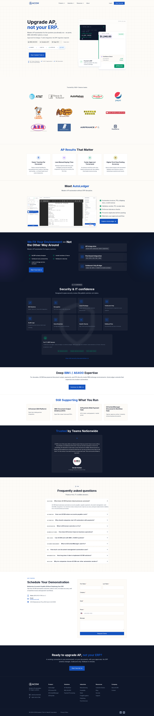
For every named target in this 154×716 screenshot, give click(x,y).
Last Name (106, 584)
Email (81, 601)
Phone (82, 609)
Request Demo (102, 633)
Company (83, 592)
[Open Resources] (83, 3)
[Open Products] (64, 3)
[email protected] (34, 599)
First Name (83, 584)
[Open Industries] (73, 3)
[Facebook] (124, 712)
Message (82, 618)
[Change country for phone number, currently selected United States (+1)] (82, 613)
